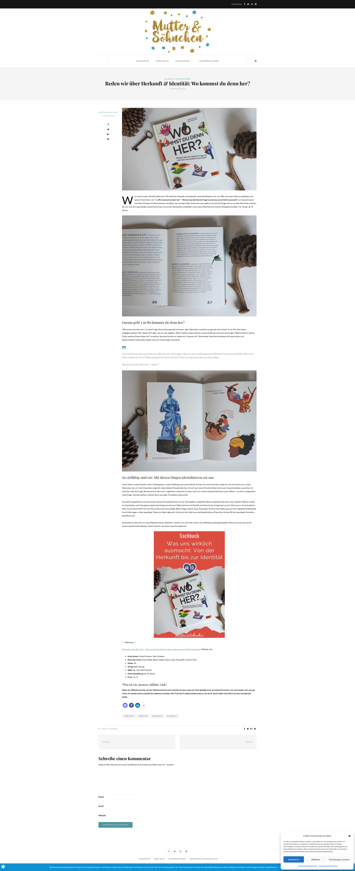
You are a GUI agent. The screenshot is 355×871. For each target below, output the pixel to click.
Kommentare (108, 116)
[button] (349, 836)
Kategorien (183, 61)
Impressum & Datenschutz (307, 866)
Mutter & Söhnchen (108, 112)
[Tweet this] (108, 129)
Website (102, 815)
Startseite (142, 61)
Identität (143, 716)
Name (101, 797)
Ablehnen (315, 859)
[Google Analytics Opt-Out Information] (3, 867)
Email (101, 806)
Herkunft (129, 716)
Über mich (162, 61)
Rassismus (157, 716)
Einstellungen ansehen (339, 859)
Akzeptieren (293, 859)
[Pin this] (108, 139)
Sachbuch (170, 79)
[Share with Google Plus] (108, 134)
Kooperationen (209, 61)
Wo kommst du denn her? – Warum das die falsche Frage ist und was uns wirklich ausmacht (161, 649)
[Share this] (108, 125)
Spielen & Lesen (183, 79)
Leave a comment (109, 729)
